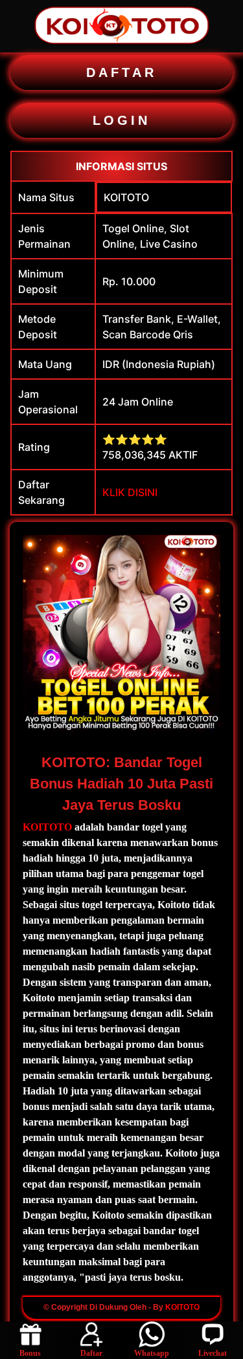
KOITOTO (126, 197)
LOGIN (121, 120)
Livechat (212, 1353)
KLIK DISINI (129, 492)
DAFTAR (121, 72)
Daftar (91, 1353)
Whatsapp (151, 1353)
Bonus (30, 1353)
